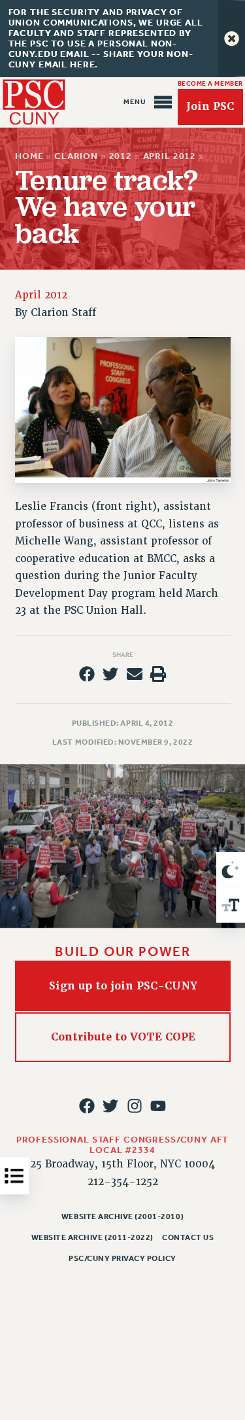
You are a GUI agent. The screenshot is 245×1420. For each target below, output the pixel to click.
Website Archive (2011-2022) (92, 1237)
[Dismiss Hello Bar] (231, 38)
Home (29, 156)
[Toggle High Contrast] (230, 869)
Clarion (76, 156)
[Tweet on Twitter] (110, 674)
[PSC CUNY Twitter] (110, 1106)
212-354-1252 (123, 1181)
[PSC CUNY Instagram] (134, 1106)
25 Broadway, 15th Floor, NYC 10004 (122, 1164)
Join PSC (210, 107)
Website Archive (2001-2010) (122, 1216)
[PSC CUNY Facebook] (87, 1106)
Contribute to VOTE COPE (122, 1037)
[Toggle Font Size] (230, 905)
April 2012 (169, 156)
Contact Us (188, 1237)
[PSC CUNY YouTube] (158, 1106)
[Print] (158, 674)
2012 (119, 156)
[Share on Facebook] (87, 674)
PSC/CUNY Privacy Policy (122, 1258)
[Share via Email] (134, 674)
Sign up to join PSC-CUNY (122, 986)
